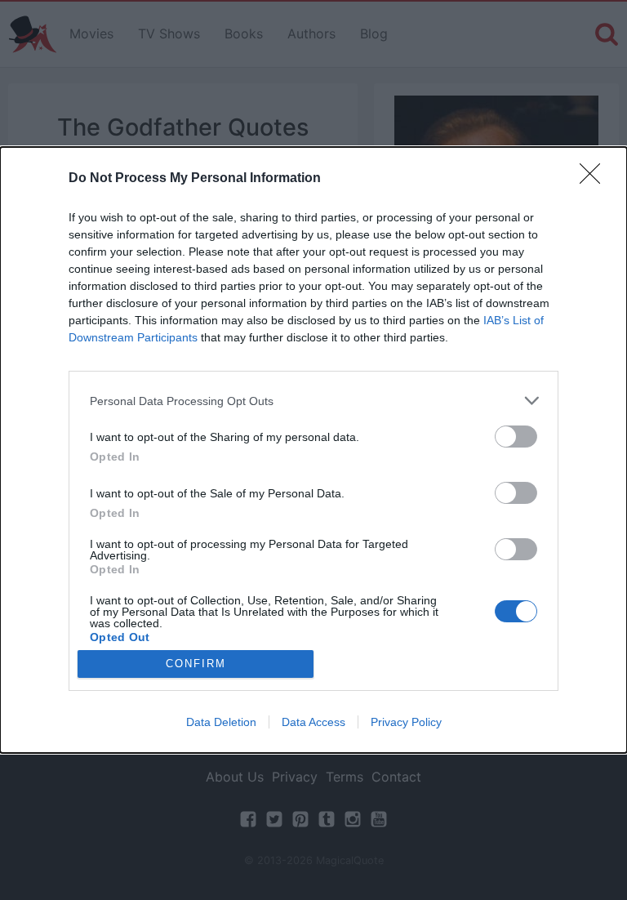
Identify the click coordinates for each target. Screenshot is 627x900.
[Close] (595, 178)
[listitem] (313, 400)
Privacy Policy (406, 721)
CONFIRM (196, 663)
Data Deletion (221, 721)
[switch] (516, 436)
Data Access (313, 721)
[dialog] (313, 450)
